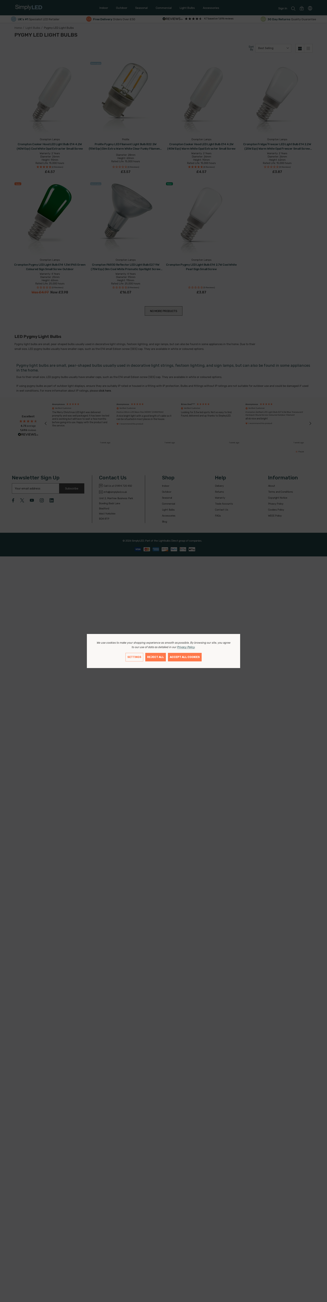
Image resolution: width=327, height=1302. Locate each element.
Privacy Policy (186, 647)
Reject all (155, 657)
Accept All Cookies (185, 657)
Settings (134, 657)
